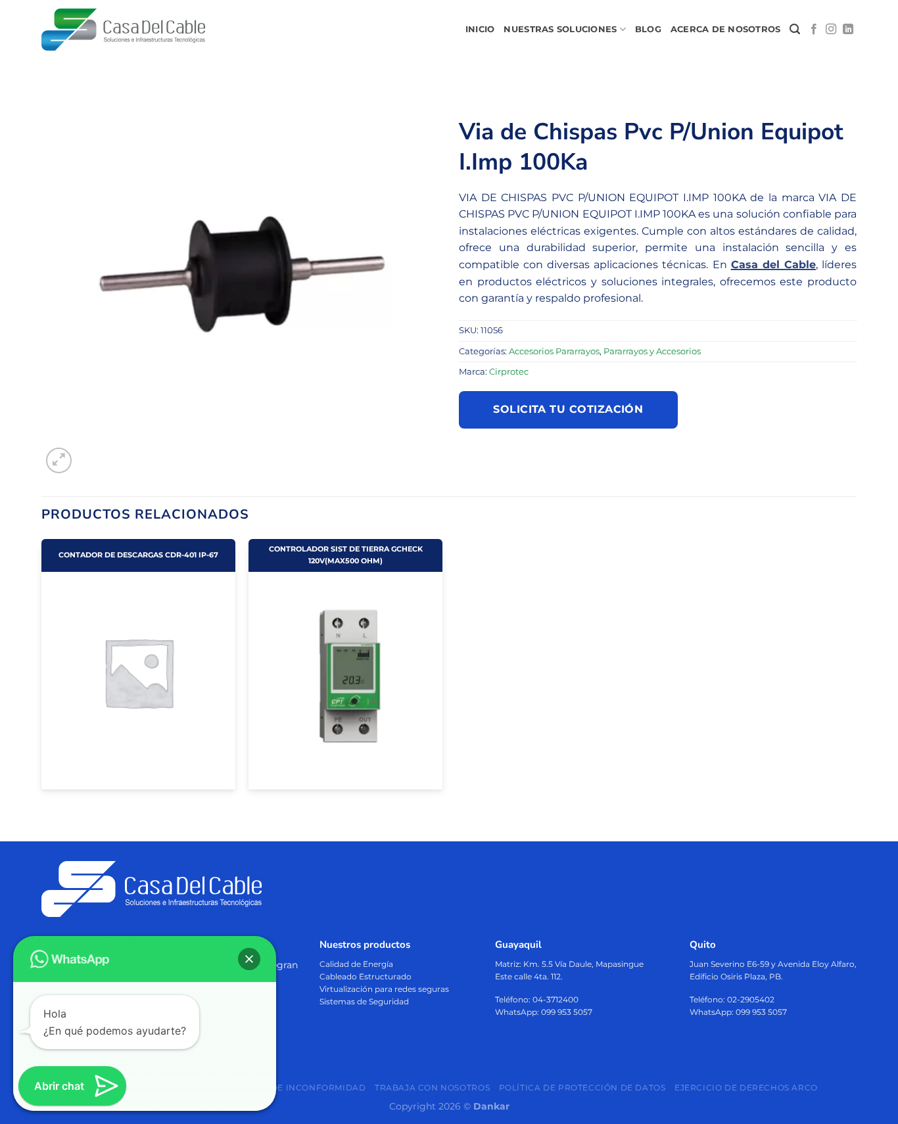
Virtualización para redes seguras (384, 989)
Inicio (480, 29)
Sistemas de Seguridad (364, 1001)
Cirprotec (509, 372)
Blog (648, 29)
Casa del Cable (773, 264)
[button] (249, 959)
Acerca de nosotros (726, 29)
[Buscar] (795, 29)
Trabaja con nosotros (432, 1087)
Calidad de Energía (356, 964)
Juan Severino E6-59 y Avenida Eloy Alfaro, (773, 964)
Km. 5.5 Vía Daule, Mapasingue (583, 964)
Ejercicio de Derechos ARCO (746, 1087)
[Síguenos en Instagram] (831, 29)
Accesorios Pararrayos (554, 351)
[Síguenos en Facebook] (814, 29)
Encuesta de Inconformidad (293, 1087)
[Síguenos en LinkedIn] (848, 29)
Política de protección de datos (582, 1087)
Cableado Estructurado (365, 976)
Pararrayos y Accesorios (652, 351)
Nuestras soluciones (560, 29)
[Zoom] (59, 460)
